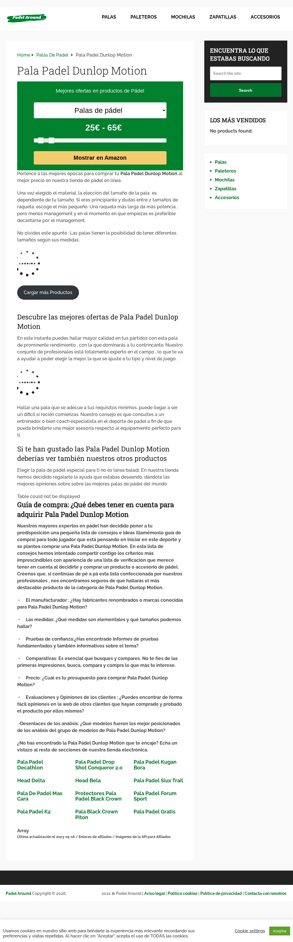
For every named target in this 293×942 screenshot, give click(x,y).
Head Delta (31, 780)
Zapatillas (222, 17)
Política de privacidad (221, 893)
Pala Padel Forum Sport (155, 796)
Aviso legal (154, 893)
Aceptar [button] (280, 931)
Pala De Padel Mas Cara (39, 796)
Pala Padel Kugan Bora (155, 765)
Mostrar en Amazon (100, 158)
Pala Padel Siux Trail (158, 780)
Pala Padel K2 (34, 812)
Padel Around (18, 893)
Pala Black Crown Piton (96, 814)
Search (245, 90)
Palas (109, 17)
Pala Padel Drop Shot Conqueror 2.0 (98, 765)
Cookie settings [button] (250, 930)
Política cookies (182, 893)
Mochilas (183, 17)
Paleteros (143, 17)
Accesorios (265, 17)
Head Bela (88, 780)
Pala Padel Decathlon (30, 765)
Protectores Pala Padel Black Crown (98, 796)
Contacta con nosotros (265, 893)
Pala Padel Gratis (154, 812)
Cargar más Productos (48, 292)
